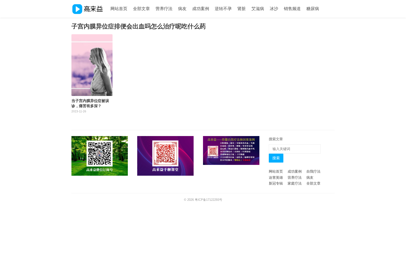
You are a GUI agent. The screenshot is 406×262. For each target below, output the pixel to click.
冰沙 (274, 8)
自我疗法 (313, 171)
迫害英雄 (276, 177)
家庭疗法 (295, 183)
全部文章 (141, 8)
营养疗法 (164, 8)
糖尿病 (312, 8)
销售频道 (292, 8)
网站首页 (118, 8)
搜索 (276, 158)
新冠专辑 (276, 183)
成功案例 (200, 8)
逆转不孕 (223, 8)
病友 (182, 8)
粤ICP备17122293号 (208, 199)
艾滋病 (257, 8)
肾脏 (241, 8)
